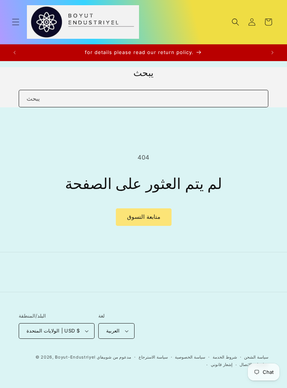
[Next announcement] (272, 52)
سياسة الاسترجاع (153, 357)
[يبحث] (259, 98)
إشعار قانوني (221, 364)
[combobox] (143, 98)
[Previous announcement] (14, 52)
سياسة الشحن (256, 357)
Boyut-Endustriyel (75, 357)
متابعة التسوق (143, 216)
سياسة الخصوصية (190, 357)
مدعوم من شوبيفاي (114, 357)
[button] (15, 22)
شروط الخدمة (225, 357)
